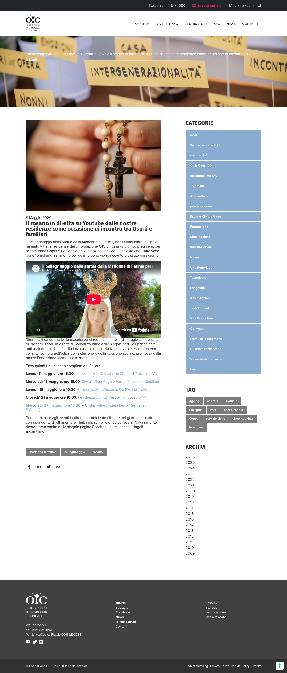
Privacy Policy (219, 666)
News (231, 24)
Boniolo (231, 401)
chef (213, 410)
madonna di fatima (43, 452)
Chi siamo (123, 612)
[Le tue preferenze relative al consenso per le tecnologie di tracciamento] (280, 666)
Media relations (241, 5)
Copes (193, 418)
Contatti (250, 24)
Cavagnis (195, 410)
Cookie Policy (240, 666)
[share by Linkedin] (39, 467)
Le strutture (196, 24)
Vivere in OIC (167, 24)
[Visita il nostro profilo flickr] (41, 642)
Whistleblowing (197, 666)
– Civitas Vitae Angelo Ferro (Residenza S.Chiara (86, 407)
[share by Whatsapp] (58, 467)
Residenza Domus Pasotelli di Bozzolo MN (112, 397)
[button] (190, 456)
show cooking (243, 418)
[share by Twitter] (49, 467)
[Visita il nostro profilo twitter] (35, 642)
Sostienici (156, 5)
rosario (98, 452)
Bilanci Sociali (126, 622)
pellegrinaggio (74, 452)
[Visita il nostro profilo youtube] (29, 642)
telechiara (196, 427)
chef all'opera (233, 410)
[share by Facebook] (30, 467)
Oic (217, 24)
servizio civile (215, 418)
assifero (212, 401)
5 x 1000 (178, 5)
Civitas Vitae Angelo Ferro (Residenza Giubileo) (120, 381)
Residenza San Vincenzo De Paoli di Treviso (113, 389)
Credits (256, 666)
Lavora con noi (210, 5)
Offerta (142, 24)
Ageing (194, 401)
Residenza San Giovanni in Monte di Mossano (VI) (116, 373)
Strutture (122, 607)
